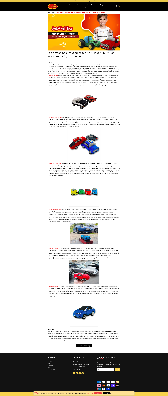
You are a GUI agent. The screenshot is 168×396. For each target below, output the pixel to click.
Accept (98, 393)
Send (117, 370)
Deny (107, 393)
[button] (80, 4)
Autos (53, 12)
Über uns (50, 361)
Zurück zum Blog (85, 346)
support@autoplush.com (79, 366)
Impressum (50, 365)
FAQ (49, 367)
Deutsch (108, 377)
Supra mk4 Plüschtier (55, 163)
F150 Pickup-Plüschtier (55, 117)
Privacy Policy (90, 393)
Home (49, 12)
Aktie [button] (50, 62)
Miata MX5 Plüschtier (55, 209)
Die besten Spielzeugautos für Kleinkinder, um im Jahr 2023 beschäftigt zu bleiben (81, 12)
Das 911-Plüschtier (54, 248)
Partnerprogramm (52, 369)
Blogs (49, 363)
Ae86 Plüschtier (53, 75)
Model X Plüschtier (54, 286)
